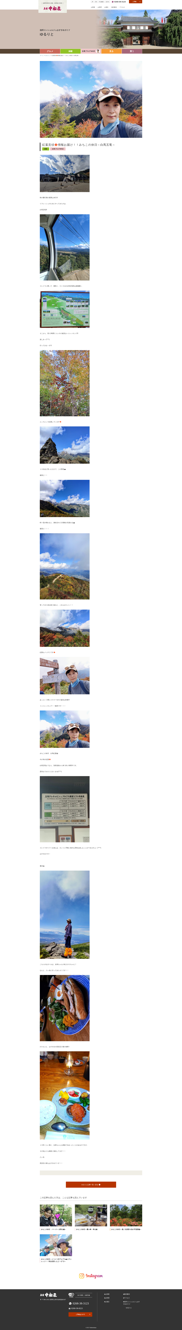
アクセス (122, 7)
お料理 (100, 7)
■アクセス (126, 1298)
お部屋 (93, 7)
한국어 (107, 1)
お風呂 (106, 7)
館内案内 (114, 7)
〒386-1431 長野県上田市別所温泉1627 (54, 1299)
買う (132, 51)
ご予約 (134, 1)
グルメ (50, 51)
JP (92, 1)
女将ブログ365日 (88, 51)
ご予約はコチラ (80, 1314)
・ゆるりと (127, 1308)
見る (111, 51)
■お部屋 (106, 1294)
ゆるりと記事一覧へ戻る (89, 1185)
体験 (70, 51)
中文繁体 (101, 1)
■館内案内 (126, 1294)
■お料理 (106, 1298)
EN (96, 1)
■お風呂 (106, 1301)
